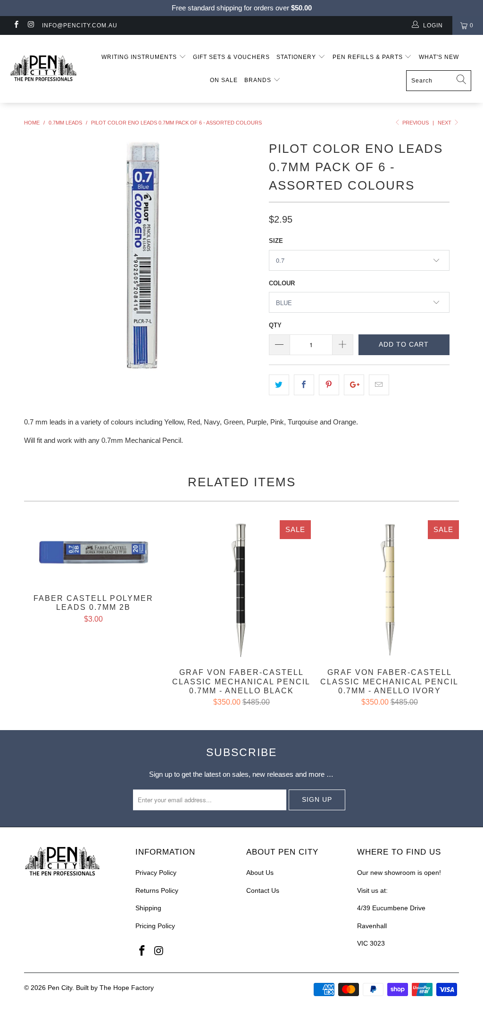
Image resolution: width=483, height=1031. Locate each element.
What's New (439, 57)
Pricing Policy (155, 926)
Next (445, 122)
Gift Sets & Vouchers (231, 57)
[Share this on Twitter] (279, 384)
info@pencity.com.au (79, 25)
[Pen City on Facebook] (16, 25)
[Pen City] (43, 69)
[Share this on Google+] (354, 384)
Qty (275, 325)
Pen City (60, 987)
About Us (260, 872)
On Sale (224, 80)
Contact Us (262, 890)
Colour (282, 283)
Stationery (297, 57)
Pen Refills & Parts (369, 57)
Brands (258, 80)
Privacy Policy (155, 872)
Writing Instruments (140, 57)
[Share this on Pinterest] (329, 384)
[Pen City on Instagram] (30, 25)
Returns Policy (156, 890)
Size (276, 240)
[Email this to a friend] (379, 384)
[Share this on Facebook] (304, 384)
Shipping (148, 908)
